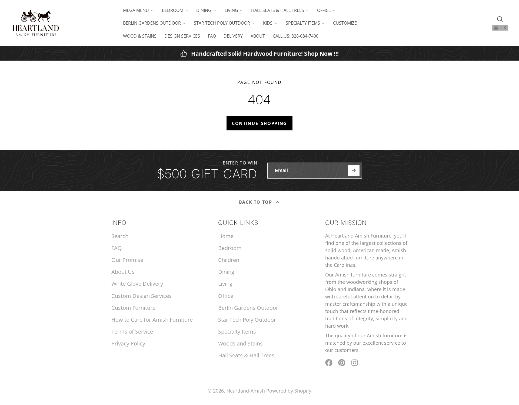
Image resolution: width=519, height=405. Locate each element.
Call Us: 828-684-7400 (295, 36)
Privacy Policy (128, 343)
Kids (267, 23)
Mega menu (136, 10)
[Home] (35, 23)
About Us (123, 271)
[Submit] (353, 170)
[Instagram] (355, 362)
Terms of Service (132, 331)
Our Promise (127, 260)
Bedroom (172, 10)
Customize (345, 23)
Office (324, 10)
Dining (203, 10)
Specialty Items (303, 23)
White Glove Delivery (137, 283)
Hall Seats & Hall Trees (277, 10)
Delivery (233, 36)
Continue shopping (259, 123)
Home (226, 236)
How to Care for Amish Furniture (152, 319)
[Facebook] (328, 362)
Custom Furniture (133, 307)
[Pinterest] (341, 362)
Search (119, 236)
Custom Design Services (141, 295)
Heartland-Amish (246, 390)
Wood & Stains (140, 36)
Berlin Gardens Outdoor (152, 23)
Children (228, 260)
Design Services (182, 36)
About (258, 36)
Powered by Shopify (288, 390)
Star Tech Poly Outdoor (222, 23)
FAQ (212, 36)
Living (231, 10)
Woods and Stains (240, 343)
